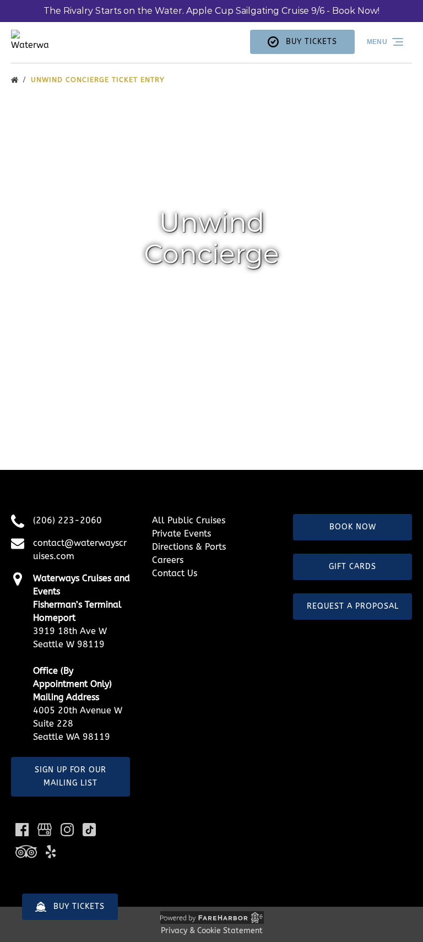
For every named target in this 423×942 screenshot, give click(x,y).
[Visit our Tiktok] (89, 829)
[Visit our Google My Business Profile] (44, 829)
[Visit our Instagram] (67, 829)
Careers (167, 560)
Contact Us (174, 573)
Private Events (181, 533)
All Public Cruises (188, 520)
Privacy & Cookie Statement (212, 930)
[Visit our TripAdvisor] (26, 851)
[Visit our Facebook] (22, 829)
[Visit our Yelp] (51, 851)
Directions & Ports (189, 547)
